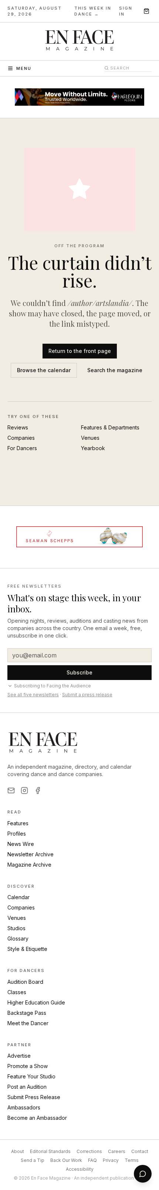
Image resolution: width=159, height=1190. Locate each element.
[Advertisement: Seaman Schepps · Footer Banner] (79, 537)
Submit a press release (87, 694)
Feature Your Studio (31, 1076)
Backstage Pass (26, 1013)
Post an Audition (27, 1087)
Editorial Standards (50, 1151)
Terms (132, 1160)
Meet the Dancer (27, 1023)
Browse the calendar (44, 370)
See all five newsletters (33, 694)
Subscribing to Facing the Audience (52, 685)
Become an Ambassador (37, 1118)
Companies (21, 438)
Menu (23, 68)
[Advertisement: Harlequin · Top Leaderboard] (79, 97)
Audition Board (25, 982)
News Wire (20, 844)
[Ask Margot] (143, 1174)
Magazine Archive (29, 864)
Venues (90, 438)
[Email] (11, 790)
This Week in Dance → (92, 11)
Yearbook (93, 448)
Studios (16, 928)
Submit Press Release (33, 1097)
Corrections (89, 1151)
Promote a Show (27, 1066)
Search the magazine (114, 370)
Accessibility (80, 1169)
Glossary (17, 938)
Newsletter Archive (30, 854)
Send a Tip (32, 1160)
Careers (116, 1151)
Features (17, 823)
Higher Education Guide (36, 1002)
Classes (16, 992)
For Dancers (22, 448)
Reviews (17, 427)
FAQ (92, 1160)
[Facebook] (37, 790)
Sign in (125, 11)
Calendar (18, 897)
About (17, 1151)
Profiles (16, 833)
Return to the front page (79, 351)
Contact (139, 1151)
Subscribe (79, 672)
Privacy (111, 1160)
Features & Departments (110, 427)
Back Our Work (66, 1160)
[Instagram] (24, 790)
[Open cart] (146, 11)
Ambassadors (23, 1107)
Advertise (19, 1056)
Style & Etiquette (27, 949)
